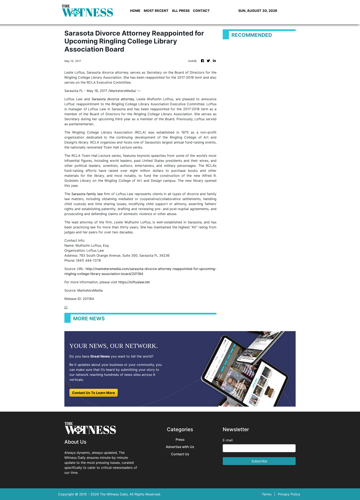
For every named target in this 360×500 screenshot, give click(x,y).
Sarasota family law (87, 194)
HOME (135, 11)
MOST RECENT (156, 11)
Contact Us (180, 454)
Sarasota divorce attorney (113, 99)
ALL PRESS (181, 11)
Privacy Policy (289, 494)
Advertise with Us (180, 447)
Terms (266, 494)
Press (180, 440)
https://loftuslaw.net (134, 282)
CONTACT (201, 11)
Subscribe (259, 461)
